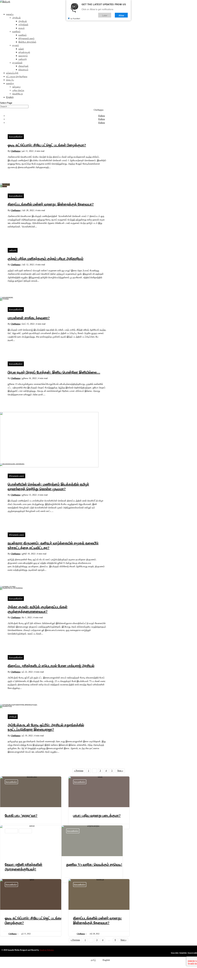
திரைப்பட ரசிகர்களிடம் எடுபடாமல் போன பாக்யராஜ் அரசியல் (51, 666)
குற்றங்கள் (23, 24)
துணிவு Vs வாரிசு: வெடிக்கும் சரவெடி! (92, 854)
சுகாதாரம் (23, 55)
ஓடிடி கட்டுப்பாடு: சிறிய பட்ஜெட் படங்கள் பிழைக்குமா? (47, 145)
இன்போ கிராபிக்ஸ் (27, 42)
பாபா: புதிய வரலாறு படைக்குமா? (99, 802)
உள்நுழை (16, 86)
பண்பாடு (22, 59)
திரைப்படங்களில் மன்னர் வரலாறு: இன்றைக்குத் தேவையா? (51, 204)
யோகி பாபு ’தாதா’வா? (30, 802)
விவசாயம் (23, 69)
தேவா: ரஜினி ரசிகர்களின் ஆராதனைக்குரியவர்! (30, 854)
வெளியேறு (17, 93)
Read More (13, 173)
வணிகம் (16, 31)
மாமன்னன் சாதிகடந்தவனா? (29, 318)
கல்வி (21, 48)
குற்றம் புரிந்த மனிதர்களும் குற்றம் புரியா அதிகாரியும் (45, 259)
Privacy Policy (175, 953)
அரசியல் (16, 17)
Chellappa (15, 151)
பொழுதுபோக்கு (16, 136)
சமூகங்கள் (17, 62)
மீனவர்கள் (23, 66)
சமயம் (21, 28)
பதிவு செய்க (18, 90)
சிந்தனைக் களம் (26, 38)
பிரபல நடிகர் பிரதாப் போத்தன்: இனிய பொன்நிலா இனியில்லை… (54, 372)
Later (104, 15)
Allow (121, 15)
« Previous (78, 771)
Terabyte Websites (47, 950)
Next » (120, 771)
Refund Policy (183, 953)
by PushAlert (75, 18)
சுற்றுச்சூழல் (24, 52)
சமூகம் (15, 45)
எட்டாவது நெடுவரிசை (16, 76)
